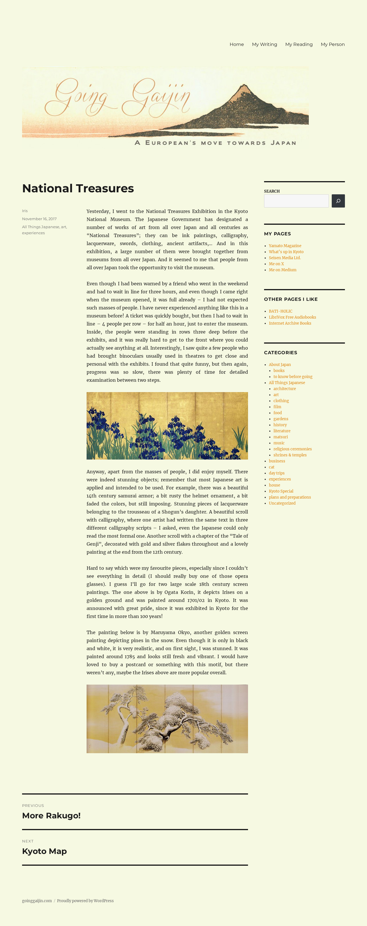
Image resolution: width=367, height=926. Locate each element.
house (274, 485)
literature (282, 431)
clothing (281, 400)
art (63, 226)
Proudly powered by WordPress (85, 900)
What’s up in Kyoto (286, 251)
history (280, 425)
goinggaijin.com (37, 900)
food (278, 412)
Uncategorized (282, 503)
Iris (25, 210)
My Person (333, 44)
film (277, 406)
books (279, 370)
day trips (277, 473)
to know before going (293, 376)
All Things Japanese (40, 226)
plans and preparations (290, 497)
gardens (281, 418)
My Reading (299, 44)
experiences (33, 232)
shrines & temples (290, 455)
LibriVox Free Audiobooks (292, 317)
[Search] (338, 201)
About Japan (280, 364)
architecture (285, 388)
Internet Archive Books (290, 323)
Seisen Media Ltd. (285, 257)
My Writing (264, 44)
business (277, 461)
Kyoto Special (281, 491)
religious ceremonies (293, 449)
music (279, 443)
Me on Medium (282, 270)
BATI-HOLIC (280, 311)
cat (271, 467)
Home (237, 44)
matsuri (281, 437)
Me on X (276, 263)
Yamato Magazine (285, 245)
